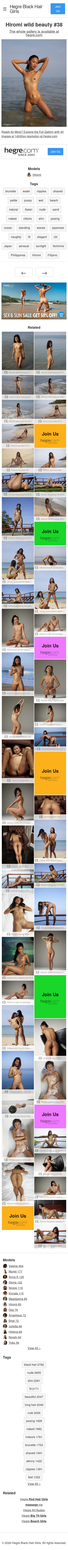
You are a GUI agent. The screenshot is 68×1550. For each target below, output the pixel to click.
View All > (34, 1348)
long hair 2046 (34, 1405)
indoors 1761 (34, 1437)
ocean (8, 228)
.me (34, 1505)
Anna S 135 (16, 1277)
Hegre (26, 8)
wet (41, 200)
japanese (58, 228)
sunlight (41, 246)
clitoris (27, 218)
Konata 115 (16, 1293)
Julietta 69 (15, 1326)
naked (13, 218)
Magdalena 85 (18, 1299)
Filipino (52, 255)
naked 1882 (34, 1429)
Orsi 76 (13, 1310)
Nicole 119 (16, 1288)
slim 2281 (34, 1381)
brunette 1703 (34, 1445)
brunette (10, 191)
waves (41, 228)
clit (55, 237)
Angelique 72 (17, 1315)
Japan (8, 246)
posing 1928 (34, 1421)
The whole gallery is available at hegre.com (34, 33)
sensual (24, 246)
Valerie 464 (16, 1266)
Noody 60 (15, 1337)
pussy (28, 200)
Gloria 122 (15, 1282)
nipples (41, 191)
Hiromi (37, 175)
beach (54, 200)
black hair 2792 (34, 1364)
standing (24, 228)
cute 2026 (34, 1413)
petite (13, 200)
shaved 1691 (34, 1453)
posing (55, 218)
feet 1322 (34, 1477)
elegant (42, 237)
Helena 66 (15, 1332)
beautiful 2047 (34, 1397)
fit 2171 (34, 1389)
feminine (58, 246)
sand (56, 209)
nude (42, 209)
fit (29, 237)
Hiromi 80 (15, 1304)
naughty (16, 237)
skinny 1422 (34, 1461)
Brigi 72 (14, 1321)
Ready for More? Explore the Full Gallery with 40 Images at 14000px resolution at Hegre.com (32, 134)
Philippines (18, 255)
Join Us (58, 8)
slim (41, 218)
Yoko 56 (14, 1343)
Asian (28, 209)
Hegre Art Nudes (34, 1510)
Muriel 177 (15, 1271)
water (26, 191)
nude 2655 (34, 1372)
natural (13, 209)
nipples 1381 (34, 1469)
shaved (58, 191)
